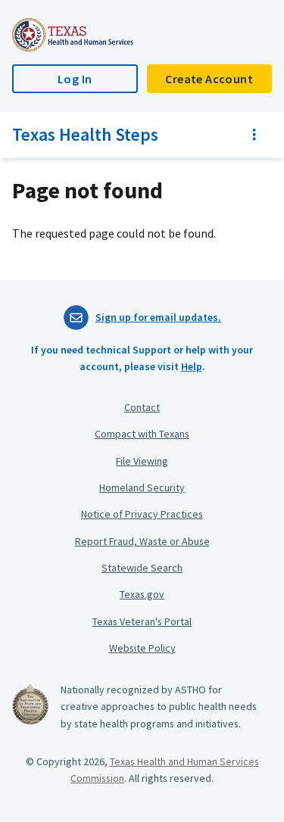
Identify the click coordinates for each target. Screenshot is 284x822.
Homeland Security (142, 487)
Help (191, 366)
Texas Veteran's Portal (142, 621)
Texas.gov (142, 594)
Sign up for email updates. (158, 317)
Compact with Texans (142, 434)
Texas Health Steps (85, 134)
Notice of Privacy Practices (142, 514)
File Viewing (142, 461)
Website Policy (142, 648)
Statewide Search (142, 567)
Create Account (209, 78)
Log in (75, 78)
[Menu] (254, 134)
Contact (142, 407)
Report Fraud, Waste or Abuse (142, 541)
